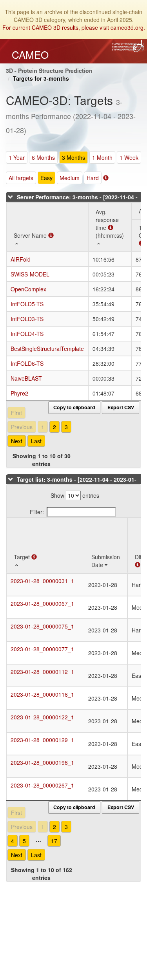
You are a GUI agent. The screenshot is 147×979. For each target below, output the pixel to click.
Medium (70, 178)
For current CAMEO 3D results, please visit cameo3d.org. (73, 27)
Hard (93, 178)
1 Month (102, 157)
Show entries (75, 495)
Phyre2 (19, 393)
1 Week (129, 157)
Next (16, 441)
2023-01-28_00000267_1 (42, 785)
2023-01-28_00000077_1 (42, 649)
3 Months (73, 157)
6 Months (43, 157)
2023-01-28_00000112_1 (42, 672)
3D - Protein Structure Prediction (49, 70)
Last (36, 441)
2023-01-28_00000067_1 (42, 603)
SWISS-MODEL (30, 274)
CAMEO (30, 54)
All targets (21, 178)
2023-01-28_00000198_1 (42, 762)
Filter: (37, 512)
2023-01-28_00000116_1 (42, 694)
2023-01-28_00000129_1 (42, 740)
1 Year (17, 157)
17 (54, 841)
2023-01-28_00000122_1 (42, 717)
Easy (46, 178)
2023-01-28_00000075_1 (42, 626)
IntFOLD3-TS (27, 319)
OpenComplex (28, 289)
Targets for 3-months (41, 78)
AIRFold (21, 259)
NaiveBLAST (26, 378)
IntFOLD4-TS (27, 334)
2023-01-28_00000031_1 (42, 581)
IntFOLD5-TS (27, 304)
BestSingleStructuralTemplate (47, 348)
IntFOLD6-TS (27, 363)
